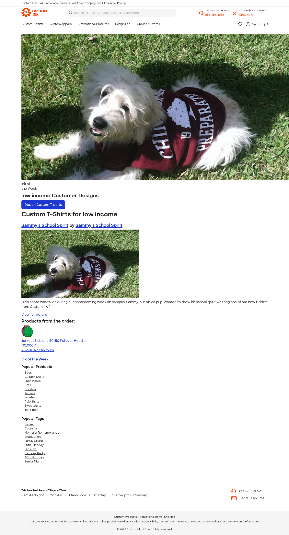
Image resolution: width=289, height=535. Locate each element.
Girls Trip (31, 449)
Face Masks (32, 381)
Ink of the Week (35, 359)
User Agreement (189, 521)
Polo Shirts (32, 401)
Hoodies (30, 389)
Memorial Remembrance (42, 432)
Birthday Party (35, 453)
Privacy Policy (97, 521)
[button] (253, 15)
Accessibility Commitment (159, 521)
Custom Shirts (34, 377)
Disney (29, 424)
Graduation (33, 436)
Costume (31, 428)
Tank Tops (31, 410)
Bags (28, 372)
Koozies (30, 397)
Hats (28, 385)
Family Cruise (34, 441)
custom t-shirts (77, 521)
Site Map (169, 516)
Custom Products (125, 516)
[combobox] (121, 13)
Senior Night (33, 461)
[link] (34, 12)
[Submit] (70, 13)
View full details (34, 315)
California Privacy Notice (124, 521)
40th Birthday (34, 457)
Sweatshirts (33, 405)
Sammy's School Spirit (44, 225)
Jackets (30, 393)
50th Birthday (34, 445)
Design (43, 205)
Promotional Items (150, 516)
